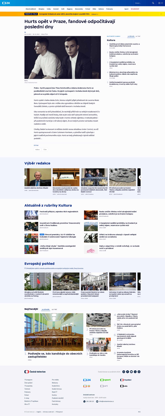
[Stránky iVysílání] (125, 380)
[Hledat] (153, 3)
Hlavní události (31, 9)
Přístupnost (59, 412)
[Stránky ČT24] (87, 380)
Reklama (55, 383)
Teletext (27, 389)
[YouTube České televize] (131, 371)
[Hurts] (62, 57)
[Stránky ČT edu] (123, 386)
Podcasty (109, 9)
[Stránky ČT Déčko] (86, 386)
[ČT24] (6, 3)
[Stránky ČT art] (104, 386)
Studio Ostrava (57, 389)
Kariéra (54, 395)
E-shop (26, 398)
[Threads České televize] (139, 371)
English (39, 412)
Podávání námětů (57, 398)
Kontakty (55, 404)
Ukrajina (41, 9)
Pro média (55, 380)
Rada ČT (54, 392)
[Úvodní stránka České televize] (35, 371)
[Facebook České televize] (127, 371)
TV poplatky (28, 386)
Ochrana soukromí (48, 412)
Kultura (101, 9)
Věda (94, 9)
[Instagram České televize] (123, 371)
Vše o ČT (27, 404)
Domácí (56, 9)
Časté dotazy (56, 401)
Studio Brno (56, 386)
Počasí (87, 9)
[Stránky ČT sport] (105, 380)
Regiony (69, 9)
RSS (139, 412)
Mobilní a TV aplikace (31, 401)
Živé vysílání (28, 383)
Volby (49, 9)
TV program (28, 380)
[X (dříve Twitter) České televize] (135, 371)
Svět (62, 9)
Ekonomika (79, 9)
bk (25, 32)
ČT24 (45, 149)
